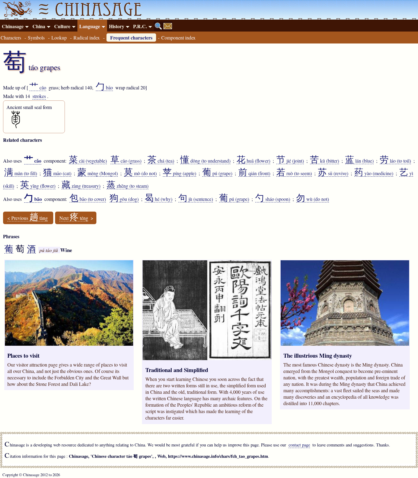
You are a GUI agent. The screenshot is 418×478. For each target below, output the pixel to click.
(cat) (57, 173)
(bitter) (324, 160)
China (38, 26)
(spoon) (272, 199)
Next (73, 218)
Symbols (36, 37)
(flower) (253, 160)
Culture (62, 26)
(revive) (333, 173)
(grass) (125, 160)
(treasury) (81, 186)
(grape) (217, 173)
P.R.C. (140, 26)
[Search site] (158, 26)
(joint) (290, 160)
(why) (158, 199)
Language (89, 26)
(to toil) (395, 160)
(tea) (160, 160)
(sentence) (195, 199)
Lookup (59, 37)
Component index (178, 37)
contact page (299, 445)
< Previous (27, 218)
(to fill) (20, 173)
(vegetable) (88, 160)
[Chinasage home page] (16, 10)
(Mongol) (97, 173)
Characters (11, 37)
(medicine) (373, 173)
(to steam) (127, 186)
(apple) (179, 173)
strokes (39, 96)
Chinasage (13, 26)
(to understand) (205, 160)
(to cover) (87, 199)
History (116, 26)
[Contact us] (167, 26)
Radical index (86, 37)
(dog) (124, 199)
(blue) (359, 160)
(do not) (140, 173)
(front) (254, 173)
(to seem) (294, 173)
